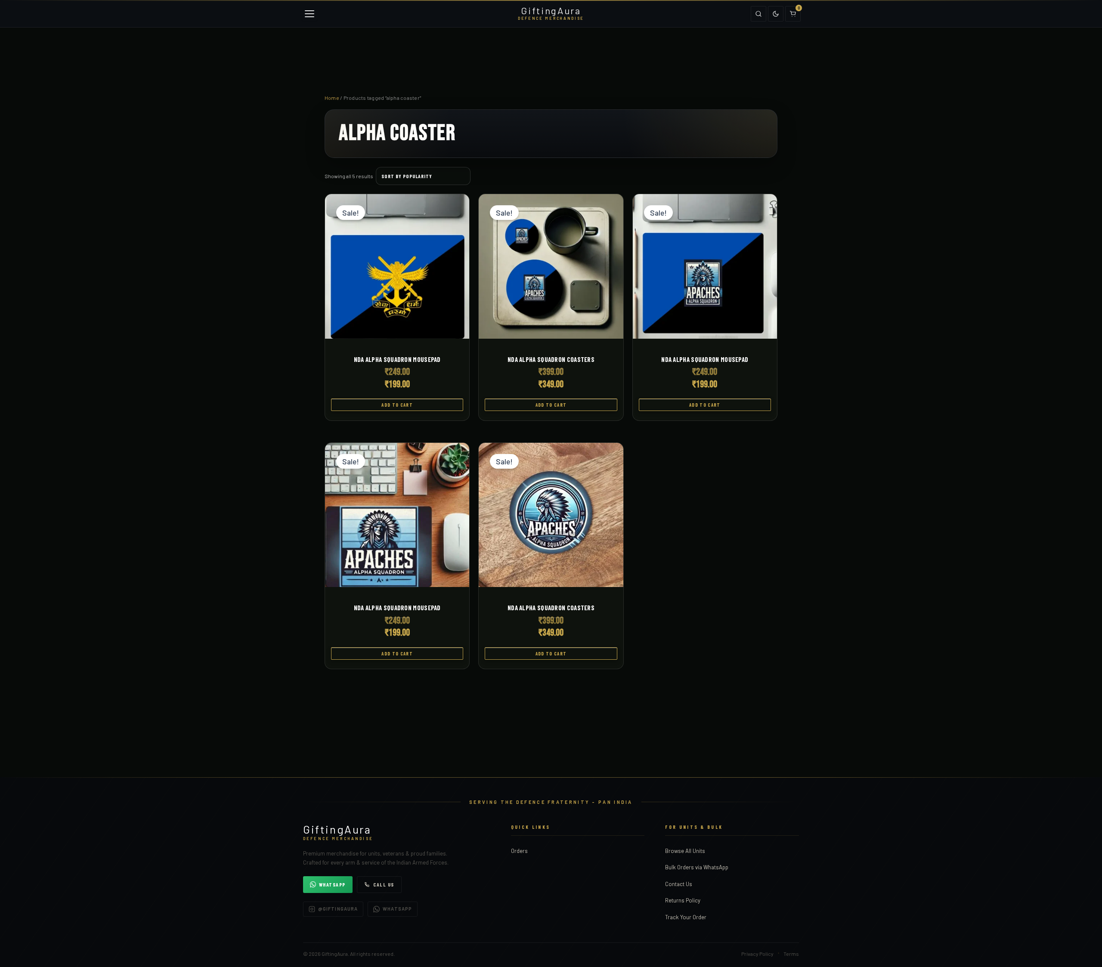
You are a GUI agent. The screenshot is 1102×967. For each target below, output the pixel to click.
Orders (519, 850)
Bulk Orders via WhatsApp (696, 867)
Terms (791, 954)
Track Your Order (685, 917)
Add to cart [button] (397, 405)
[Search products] (758, 14)
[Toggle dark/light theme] (775, 14)
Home (332, 98)
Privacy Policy (757, 954)
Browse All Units (685, 850)
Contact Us (678, 883)
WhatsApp (332, 884)
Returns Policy (682, 900)
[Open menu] (309, 14)
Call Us (383, 884)
